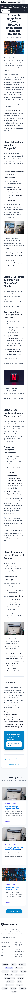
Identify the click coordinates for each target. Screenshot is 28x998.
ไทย (20, 981)
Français (10, 968)
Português (9, 974)
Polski (5, 988)
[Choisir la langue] (19, 2)
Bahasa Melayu (11, 978)
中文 (14, 964)
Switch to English (6, 10)
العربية (21, 978)
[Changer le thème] (23, 2)
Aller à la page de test (13, 744)
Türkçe (14, 988)
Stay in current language (17, 10)
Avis (2, 955)
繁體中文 (23, 964)
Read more (7, 821)
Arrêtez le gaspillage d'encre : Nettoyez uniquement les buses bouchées (12, 890)
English (6, 964)
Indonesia (20, 974)
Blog (2, 952)
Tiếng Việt (11, 981)
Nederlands (10, 985)
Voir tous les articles (13, 911)
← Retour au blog (14, 764)
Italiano (15, 971)
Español (6, 971)
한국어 (20, 985)
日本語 (24, 971)
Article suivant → (19, 759)
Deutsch (20, 968)
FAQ (2, 949)
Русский (23, 988)
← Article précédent (7, 759)
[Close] (25, 11)
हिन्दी (15, 991)
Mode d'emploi (5, 946)
